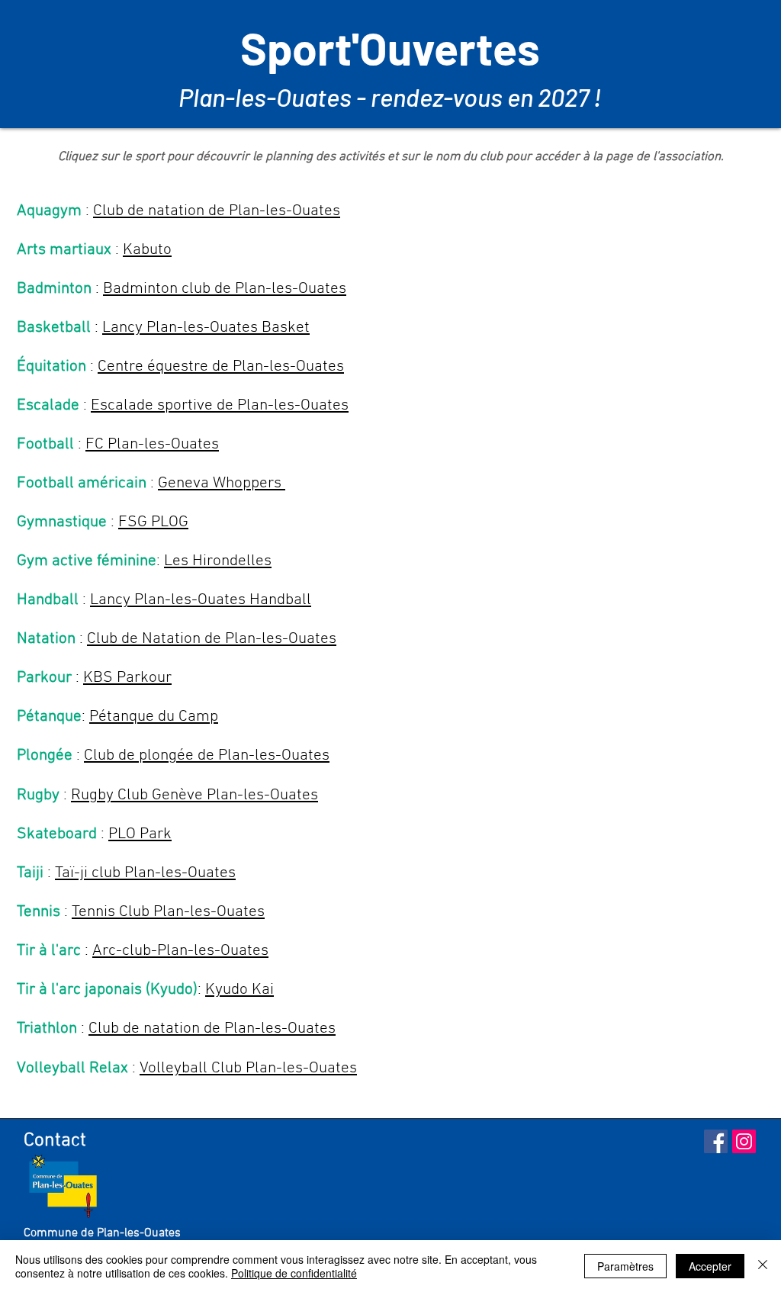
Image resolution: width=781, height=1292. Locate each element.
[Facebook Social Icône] (716, 1141)
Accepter (710, 1266)
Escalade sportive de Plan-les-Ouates (220, 405)
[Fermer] (763, 1266)
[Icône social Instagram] (744, 1141)
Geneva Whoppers (221, 483)
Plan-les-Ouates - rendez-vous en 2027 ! (390, 97)
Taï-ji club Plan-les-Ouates (145, 872)
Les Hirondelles (218, 560)
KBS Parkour (127, 677)
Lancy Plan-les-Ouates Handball (200, 599)
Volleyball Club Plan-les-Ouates (248, 1068)
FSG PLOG (153, 522)
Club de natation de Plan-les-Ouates (216, 210)
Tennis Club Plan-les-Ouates (168, 911)
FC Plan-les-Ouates (152, 444)
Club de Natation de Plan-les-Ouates (211, 638)
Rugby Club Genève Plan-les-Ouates (194, 795)
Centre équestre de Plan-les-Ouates (221, 366)
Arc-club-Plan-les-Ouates (180, 950)
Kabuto (147, 249)
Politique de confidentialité (294, 1273)
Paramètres (625, 1266)
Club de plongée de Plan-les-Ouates (206, 755)
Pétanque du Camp (153, 716)
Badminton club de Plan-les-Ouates (224, 288)
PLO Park (140, 834)
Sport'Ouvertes (390, 48)
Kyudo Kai (239, 989)
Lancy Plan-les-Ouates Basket (206, 327)
